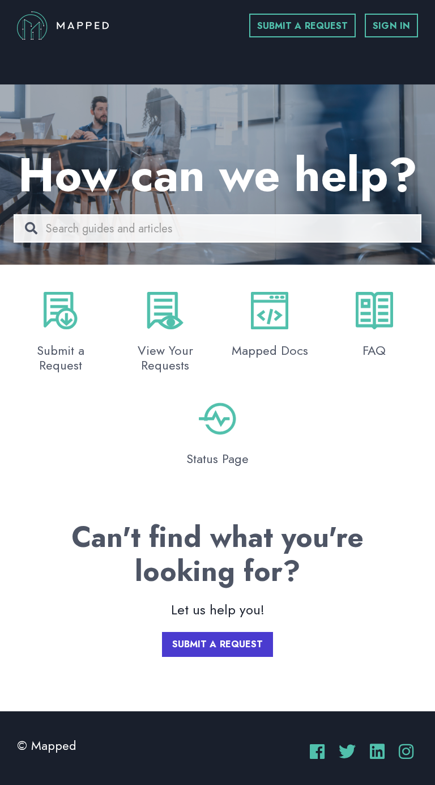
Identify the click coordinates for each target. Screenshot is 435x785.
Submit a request (302, 25)
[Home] (63, 25)
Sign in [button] (391, 25)
